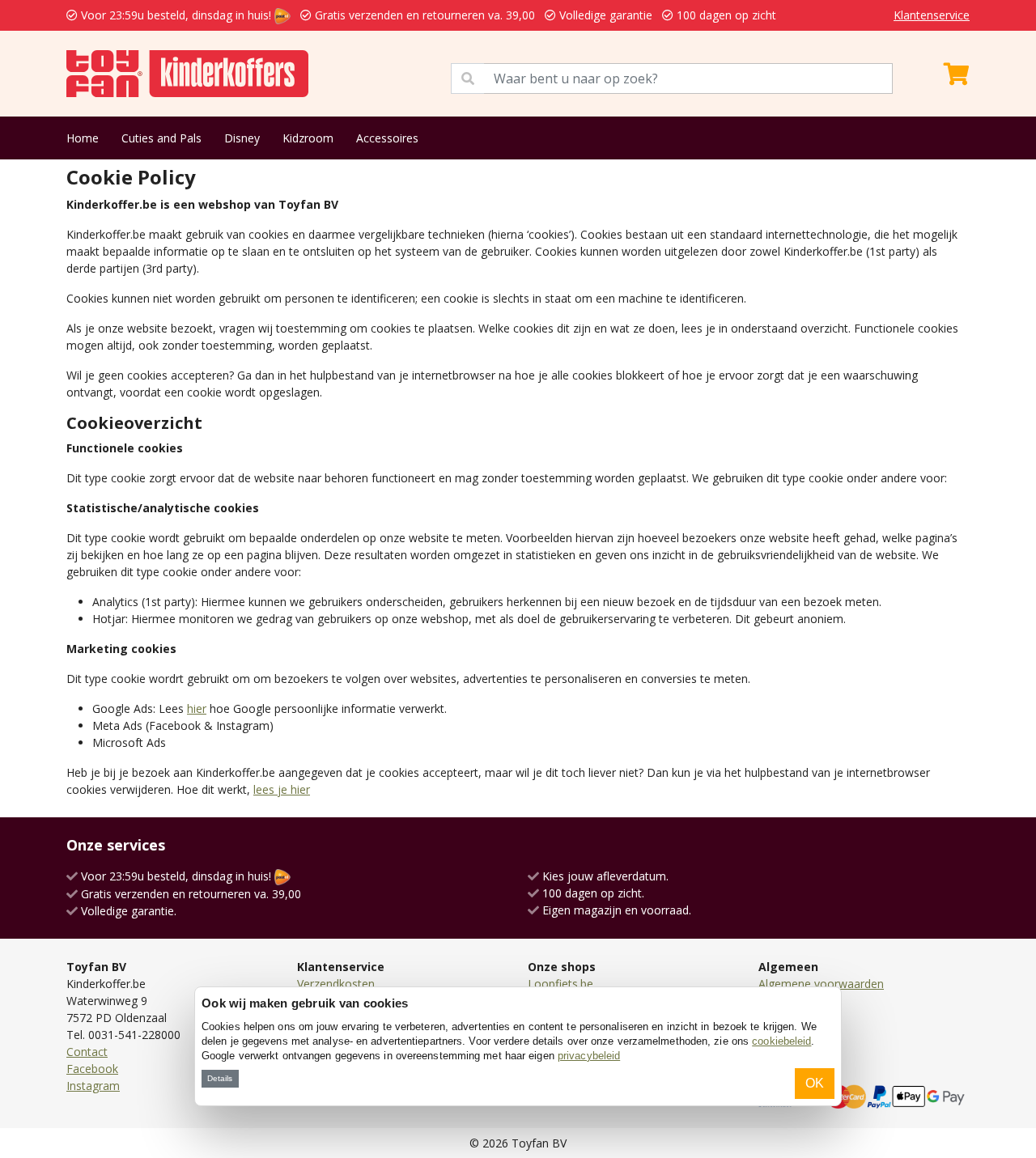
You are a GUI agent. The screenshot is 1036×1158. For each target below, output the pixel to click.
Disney (242, 138)
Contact (87, 1051)
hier (196, 708)
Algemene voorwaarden (821, 983)
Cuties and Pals (161, 138)
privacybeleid (589, 1056)
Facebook (92, 1068)
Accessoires (387, 138)
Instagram (93, 1085)
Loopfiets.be (560, 983)
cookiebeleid (781, 1041)
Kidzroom (307, 138)
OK (814, 1083)
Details (219, 1078)
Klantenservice (932, 15)
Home (82, 138)
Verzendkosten (336, 983)
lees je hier (281, 789)
